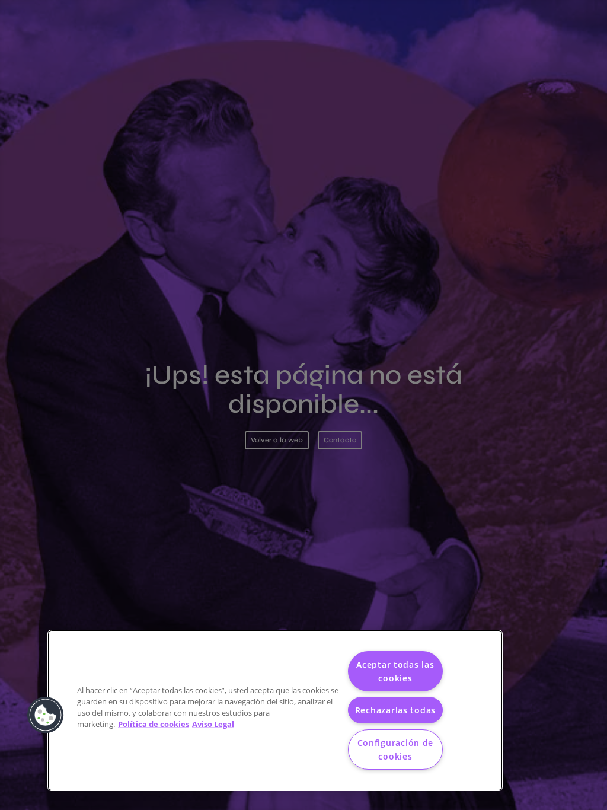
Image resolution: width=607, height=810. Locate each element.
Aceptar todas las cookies (395, 671)
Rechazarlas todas (395, 710)
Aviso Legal (213, 724)
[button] (46, 715)
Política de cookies (153, 724)
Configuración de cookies (395, 749)
